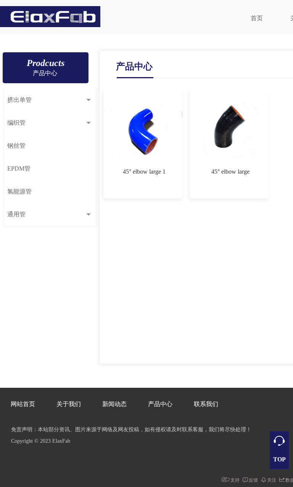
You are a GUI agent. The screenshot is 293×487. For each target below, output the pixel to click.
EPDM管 (19, 168)
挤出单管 (19, 100)
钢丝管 (16, 145)
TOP (279, 459)
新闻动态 (114, 404)
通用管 (16, 214)
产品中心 (160, 404)
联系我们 (206, 404)
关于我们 (68, 404)
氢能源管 (19, 191)
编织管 (16, 122)
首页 (257, 18)
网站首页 (23, 404)
